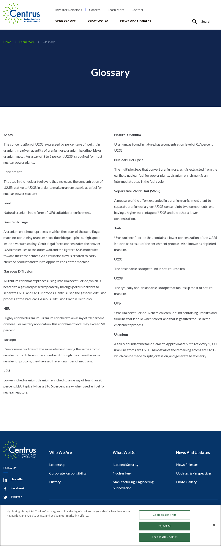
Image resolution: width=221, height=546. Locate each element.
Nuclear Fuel (122, 473)
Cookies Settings (165, 514)
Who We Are (65, 21)
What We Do (98, 21)
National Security (125, 464)
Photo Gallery (186, 482)
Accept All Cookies (165, 537)
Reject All (164, 526)
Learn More (116, 9)
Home (7, 42)
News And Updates (135, 21)
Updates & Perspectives (194, 473)
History (55, 482)
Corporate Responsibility (68, 473)
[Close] (214, 525)
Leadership (57, 464)
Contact (137, 9)
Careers (95, 9)
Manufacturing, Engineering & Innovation (133, 485)
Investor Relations (68, 9)
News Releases (187, 464)
